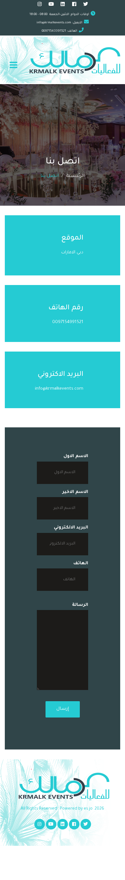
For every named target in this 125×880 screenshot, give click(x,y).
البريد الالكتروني (71, 527)
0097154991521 (67, 322)
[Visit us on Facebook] (74, 5)
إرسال (62, 709)
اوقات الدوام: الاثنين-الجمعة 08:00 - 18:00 (59, 14)
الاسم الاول (75, 456)
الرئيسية (75, 176)
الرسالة (80, 605)
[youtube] (51, 5)
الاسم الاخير (75, 492)
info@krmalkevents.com (54, 23)
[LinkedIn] (62, 5)
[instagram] (39, 5)
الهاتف (80, 563)
